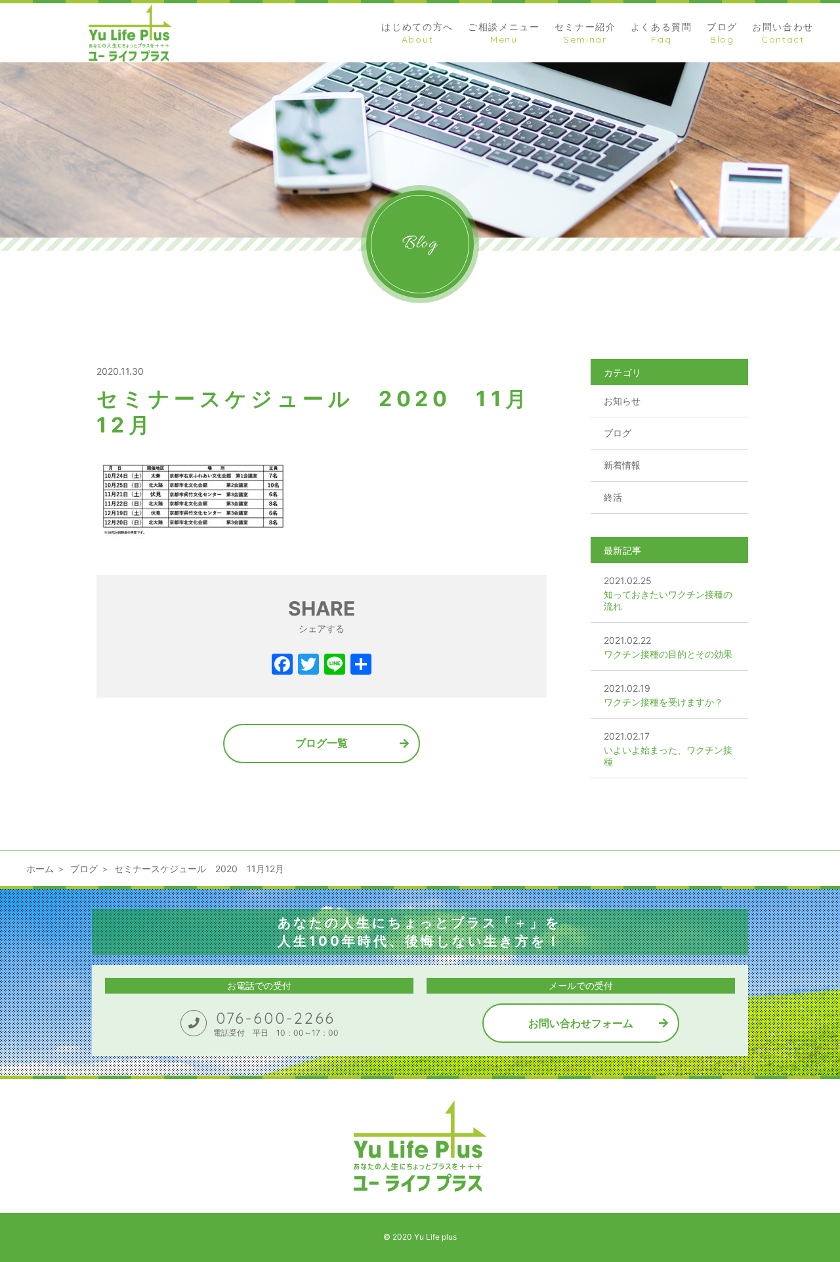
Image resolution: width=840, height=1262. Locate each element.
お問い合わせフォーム (580, 1023)
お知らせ (622, 400)
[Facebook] (282, 666)
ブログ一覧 (321, 742)
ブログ (617, 432)
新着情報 (622, 465)
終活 (613, 497)
